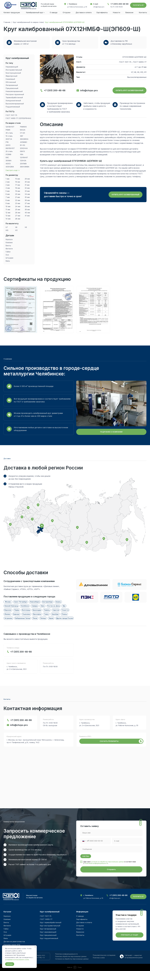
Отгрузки (66, 12)
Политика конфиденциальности (66, 954)
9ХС (7, 157)
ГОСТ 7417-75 (11, 115)
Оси (7, 255)
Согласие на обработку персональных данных (72, 959)
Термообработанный (14, 97)
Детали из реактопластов (14, 941)
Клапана (9, 242)
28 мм (17, 219)
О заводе (53, 12)
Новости (79, 929)
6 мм (8, 194)
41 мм (27, 216)
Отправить (111, 869)
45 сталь (9, 133)
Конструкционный (13, 73)
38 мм (27, 206)
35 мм (27, 197)
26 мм (17, 213)
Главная (7, 22)
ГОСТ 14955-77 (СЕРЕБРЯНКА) (18, 118)
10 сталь (9, 136)
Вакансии (80, 932)
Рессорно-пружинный (15, 94)
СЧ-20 (22, 133)
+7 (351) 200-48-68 (119, 4)
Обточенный (11, 82)
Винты (8, 246)
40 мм (27, 213)
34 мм (27, 194)
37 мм (27, 203)
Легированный (12, 85)
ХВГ (21, 136)
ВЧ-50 (22, 145)
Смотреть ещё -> (12, 170)
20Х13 (8, 145)
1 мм (7, 179)
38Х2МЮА (24, 139)
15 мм (17, 179)
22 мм (17, 200)
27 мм (17, 216)
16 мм (17, 182)
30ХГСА (9, 139)
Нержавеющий (12, 67)
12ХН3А (23, 161)
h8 (16, 227)
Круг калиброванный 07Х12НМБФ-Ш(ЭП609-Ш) (64, 22)
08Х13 (22, 151)
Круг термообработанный (50, 922)
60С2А (22, 130)
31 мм (27, 185)
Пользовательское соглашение (104, 955)
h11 (16, 230)
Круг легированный (48, 929)
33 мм (27, 191)
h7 (7, 227)
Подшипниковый (13, 107)
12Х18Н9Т (24, 157)
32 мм (27, 188)
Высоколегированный (15, 104)
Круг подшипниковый (49, 938)
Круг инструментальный (50, 926)
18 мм (17, 188)
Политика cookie (99, 958)
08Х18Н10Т (10, 148)
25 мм (17, 209)
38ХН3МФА (24, 167)
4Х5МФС (23, 142)
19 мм (17, 191)
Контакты (143, 12)
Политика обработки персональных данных (71, 956)
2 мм (7, 182)
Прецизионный (12, 88)
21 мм (17, 197)
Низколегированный (14, 91)
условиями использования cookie (17, 959)
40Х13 (8, 164)
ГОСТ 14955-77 (46, 919)
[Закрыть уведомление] (35, 947)
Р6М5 (8, 130)
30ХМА (8, 161)
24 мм (17, 206)
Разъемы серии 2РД (12, 945)
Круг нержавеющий (48, 932)
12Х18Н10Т (10, 127)
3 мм (7, 185)
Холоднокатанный (13, 101)
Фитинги (9, 249)
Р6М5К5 (23, 127)
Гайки (8, 252)
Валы (8, 261)
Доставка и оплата (83, 12)
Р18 (7, 142)
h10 (7, 230)
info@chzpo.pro (98, 7)
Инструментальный (14, 70)
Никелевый (10, 79)
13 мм (8, 216)
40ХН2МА (10, 167)
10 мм (8, 206)
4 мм (8, 188)
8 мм (8, 200)
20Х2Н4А (24, 148)
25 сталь (9, 151)
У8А (21, 154)
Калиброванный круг (34, 12)
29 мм (27, 179)
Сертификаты (102, 12)
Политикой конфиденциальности (96, 863)
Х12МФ (8, 154)
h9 (26, 227)
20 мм (17, 194)
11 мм (8, 209)
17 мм (17, 185)
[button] (138, 5)
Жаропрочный (12, 76)
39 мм (27, 209)
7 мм (8, 197)
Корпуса (9, 239)
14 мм (8, 219)
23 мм (17, 203)
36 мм (27, 200)
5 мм (7, 191)
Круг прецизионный (48, 935)
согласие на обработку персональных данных (107, 862)
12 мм (8, 213)
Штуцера (9, 258)
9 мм (8, 203)
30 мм (27, 182)
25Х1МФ (23, 164)
